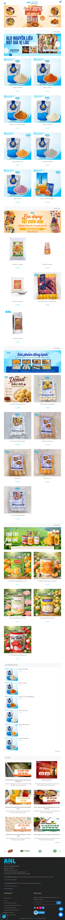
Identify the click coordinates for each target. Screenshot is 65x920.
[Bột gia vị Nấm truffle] (47, 146)
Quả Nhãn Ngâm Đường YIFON (47, 618)
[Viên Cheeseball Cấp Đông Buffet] (47, 388)
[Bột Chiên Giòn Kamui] (17, 286)
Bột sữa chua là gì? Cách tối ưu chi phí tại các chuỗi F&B (18, 835)
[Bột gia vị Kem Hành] (17, 72)
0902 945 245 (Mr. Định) (11, 879)
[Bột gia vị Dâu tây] (17, 183)
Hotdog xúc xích (47, 478)
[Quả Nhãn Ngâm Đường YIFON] (47, 602)
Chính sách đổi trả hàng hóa (10, 914)
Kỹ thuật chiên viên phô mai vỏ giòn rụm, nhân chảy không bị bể (18, 780)
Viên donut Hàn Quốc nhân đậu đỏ (17, 404)
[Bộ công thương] (39, 912)
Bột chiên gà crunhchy (18, 338)
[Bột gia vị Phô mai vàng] (17, 146)
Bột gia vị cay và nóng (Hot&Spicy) (17, 124)
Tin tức (7, 758)
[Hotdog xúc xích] (47, 462)
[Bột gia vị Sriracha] (47, 72)
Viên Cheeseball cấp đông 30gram (17, 515)
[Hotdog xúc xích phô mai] (47, 425)
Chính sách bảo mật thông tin (10, 903)
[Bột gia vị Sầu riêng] (47, 109)
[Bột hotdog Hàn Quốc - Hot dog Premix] (47, 286)
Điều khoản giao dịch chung (10, 907)
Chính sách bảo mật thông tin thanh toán (12, 905)
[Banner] (32, 44)
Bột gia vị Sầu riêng (47, 124)
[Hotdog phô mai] (17, 462)
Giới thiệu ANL (7, 898)
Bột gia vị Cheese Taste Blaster (47, 198)
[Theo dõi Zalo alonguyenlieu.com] (43, 908)
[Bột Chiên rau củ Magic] (17, 248)
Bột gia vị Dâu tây (18, 198)
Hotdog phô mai (17, 478)
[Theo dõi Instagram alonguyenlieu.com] (40, 908)
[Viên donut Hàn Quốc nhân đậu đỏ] (17, 388)
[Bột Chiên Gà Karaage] (47, 248)
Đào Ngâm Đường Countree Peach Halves (47, 581)
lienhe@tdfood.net (9, 888)
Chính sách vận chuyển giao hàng (11, 910)
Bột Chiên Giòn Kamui (18, 301)
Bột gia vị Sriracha (47, 87)
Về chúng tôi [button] (8, 893)
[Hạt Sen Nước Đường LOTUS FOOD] (17, 602)
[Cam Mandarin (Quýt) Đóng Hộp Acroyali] (17, 565)
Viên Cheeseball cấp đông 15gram (17, 441)
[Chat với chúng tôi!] (60, 914)
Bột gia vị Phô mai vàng (17, 161)
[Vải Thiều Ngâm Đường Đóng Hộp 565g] (17, 639)
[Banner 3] (32, 361)
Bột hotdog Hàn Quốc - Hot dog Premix (47, 301)
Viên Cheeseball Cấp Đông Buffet (47, 404)
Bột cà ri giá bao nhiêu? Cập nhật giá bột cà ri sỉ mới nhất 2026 (46, 808)
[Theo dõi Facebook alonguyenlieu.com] (35, 908)
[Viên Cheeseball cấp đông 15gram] (17, 425)
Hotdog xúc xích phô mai (47, 441)
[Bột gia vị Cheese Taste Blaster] (47, 183)
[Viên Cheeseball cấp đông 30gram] (17, 499)
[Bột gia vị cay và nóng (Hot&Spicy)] (17, 109)
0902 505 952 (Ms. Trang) (11, 886)
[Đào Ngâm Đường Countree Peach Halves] (47, 565)
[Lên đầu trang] (62, 904)
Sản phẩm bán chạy (11, 665)
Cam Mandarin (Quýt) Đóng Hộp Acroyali (17, 581)
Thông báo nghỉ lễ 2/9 (46, 780)
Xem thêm (57, 751)
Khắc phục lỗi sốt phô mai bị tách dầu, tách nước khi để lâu (18, 808)
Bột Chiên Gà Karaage (47, 264)
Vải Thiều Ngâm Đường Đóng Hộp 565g (18, 655)
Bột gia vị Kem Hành (17, 87)
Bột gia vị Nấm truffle (47, 161)
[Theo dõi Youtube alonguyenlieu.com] (37, 908)
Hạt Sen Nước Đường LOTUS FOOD (17, 618)
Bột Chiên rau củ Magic (17, 264)
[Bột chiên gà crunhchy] (17, 323)
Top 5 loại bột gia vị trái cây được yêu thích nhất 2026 (47, 834)
